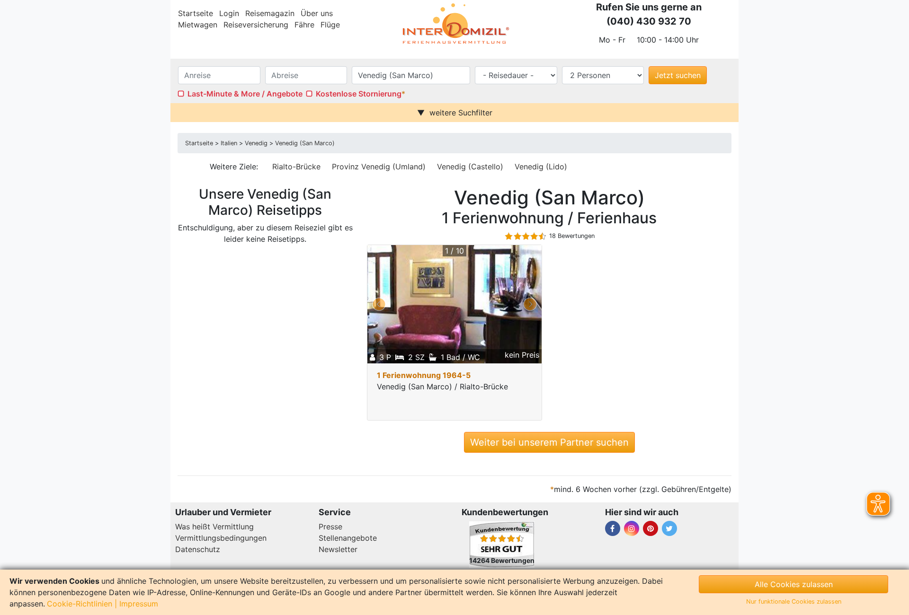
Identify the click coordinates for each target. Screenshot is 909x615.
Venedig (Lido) (541, 166)
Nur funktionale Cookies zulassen (793, 601)
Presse (330, 526)
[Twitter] (669, 528)
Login (229, 13)
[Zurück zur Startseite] (454, 23)
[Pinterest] (650, 528)
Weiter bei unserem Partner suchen (549, 442)
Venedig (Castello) (470, 166)
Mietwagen (197, 24)
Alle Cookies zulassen (794, 584)
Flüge (330, 24)
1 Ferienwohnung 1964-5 (424, 375)
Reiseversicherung (255, 24)
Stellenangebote (348, 538)
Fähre (304, 24)
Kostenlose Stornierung (358, 93)
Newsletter (338, 549)
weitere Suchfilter (460, 112)
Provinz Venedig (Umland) (379, 166)
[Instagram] (631, 528)
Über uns (317, 13)
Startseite (195, 13)
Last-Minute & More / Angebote (245, 93)
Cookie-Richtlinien (79, 603)
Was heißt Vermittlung (214, 526)
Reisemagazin (269, 13)
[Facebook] (612, 528)
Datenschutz (197, 549)
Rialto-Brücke (296, 166)
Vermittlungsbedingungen (221, 538)
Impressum (138, 603)
